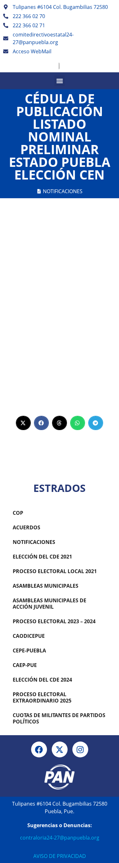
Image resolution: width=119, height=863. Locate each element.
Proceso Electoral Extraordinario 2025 (42, 697)
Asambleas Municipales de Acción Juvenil (49, 603)
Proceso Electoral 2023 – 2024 (54, 621)
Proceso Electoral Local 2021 (55, 571)
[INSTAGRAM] (80, 749)
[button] (59, 80)
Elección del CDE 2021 (42, 556)
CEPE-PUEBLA (29, 650)
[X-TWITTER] (60, 749)
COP (18, 512)
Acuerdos (26, 527)
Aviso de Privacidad (59, 856)
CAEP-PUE (25, 665)
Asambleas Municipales (45, 585)
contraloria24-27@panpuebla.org (59, 837)
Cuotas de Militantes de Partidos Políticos (59, 718)
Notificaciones (63, 191)
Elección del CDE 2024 (42, 679)
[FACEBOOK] (39, 749)
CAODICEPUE (29, 635)
